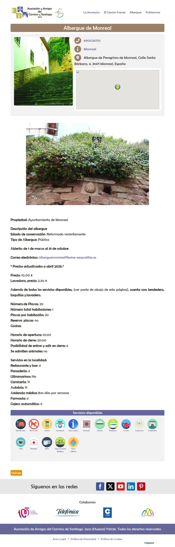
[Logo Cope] (107, 509)
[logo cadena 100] (27, 509)
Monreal (90, 49)
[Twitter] (110, 486)
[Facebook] (100, 486)
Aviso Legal (59, 539)
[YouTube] (121, 486)
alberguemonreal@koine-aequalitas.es (67, 257)
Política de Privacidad (83, 539)
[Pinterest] (141, 486)
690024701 (92, 40)
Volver (16, 473)
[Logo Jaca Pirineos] (147, 509)
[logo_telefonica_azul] (67, 509)
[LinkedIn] (131, 486)
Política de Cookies (111, 539)
